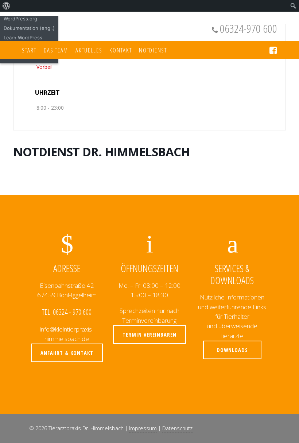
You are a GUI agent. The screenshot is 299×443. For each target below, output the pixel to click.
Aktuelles (88, 50)
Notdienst (153, 50)
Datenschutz (177, 428)
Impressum (143, 428)
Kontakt (120, 50)
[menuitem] (6, 6)
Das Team (56, 50)
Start (29, 50)
